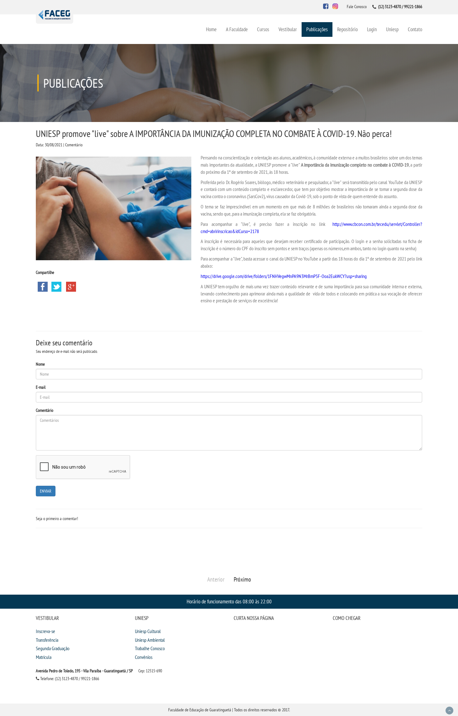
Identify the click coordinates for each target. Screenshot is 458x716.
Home (211, 29)
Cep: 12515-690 (150, 671)
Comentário (44, 410)
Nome (40, 364)
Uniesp (392, 29)
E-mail (40, 387)
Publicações (317, 29)
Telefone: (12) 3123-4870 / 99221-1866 (69, 678)
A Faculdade (237, 29)
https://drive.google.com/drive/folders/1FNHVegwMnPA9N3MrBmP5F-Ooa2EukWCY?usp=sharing (284, 276)
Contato (415, 29)
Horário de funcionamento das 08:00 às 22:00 (229, 601)
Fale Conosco (357, 6)
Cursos (263, 29)
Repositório (347, 29)
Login (372, 29)
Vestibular (288, 29)
